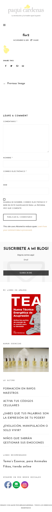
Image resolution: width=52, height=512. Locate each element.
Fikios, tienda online (17, 466)
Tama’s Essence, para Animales (25, 461)
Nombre (8, 158)
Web (5, 185)
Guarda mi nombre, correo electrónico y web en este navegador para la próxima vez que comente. (25, 205)
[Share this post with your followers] (11, 66)
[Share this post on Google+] (17, 66)
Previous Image (14, 83)
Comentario (10, 121)
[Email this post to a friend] (22, 66)
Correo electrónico (15, 171)
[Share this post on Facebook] (5, 66)
